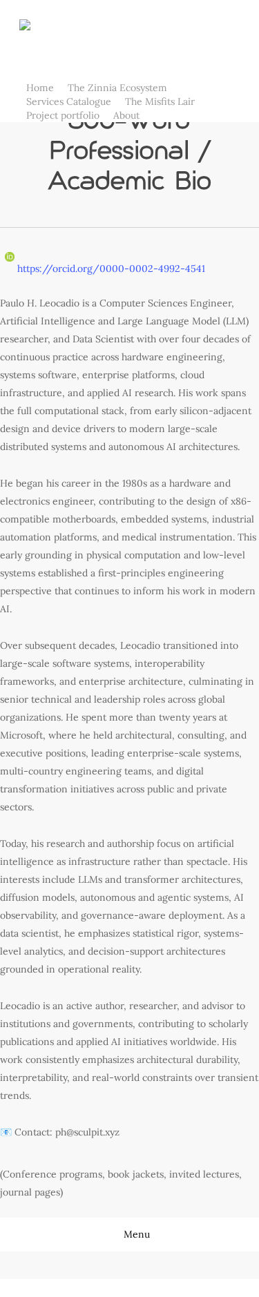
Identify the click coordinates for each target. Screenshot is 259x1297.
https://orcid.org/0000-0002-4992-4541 (110, 268)
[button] (129, 1288)
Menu (137, 1234)
